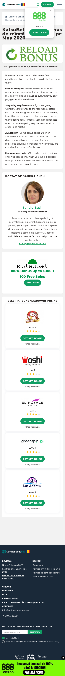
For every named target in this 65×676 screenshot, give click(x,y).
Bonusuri (7, 591)
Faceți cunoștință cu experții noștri (23, 602)
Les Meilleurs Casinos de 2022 (14, 570)
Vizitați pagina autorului (32, 243)
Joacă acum (32, 283)
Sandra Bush (32, 207)
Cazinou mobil (10, 598)
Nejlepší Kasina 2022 (12, 565)
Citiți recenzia (32, 344)
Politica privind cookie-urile (46, 569)
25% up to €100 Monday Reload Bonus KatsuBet (30, 66)
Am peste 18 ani (12, 638)
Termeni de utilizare (42, 576)
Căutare (47, 5)
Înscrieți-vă (35, 632)
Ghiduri (6, 587)
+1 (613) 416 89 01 (10, 616)
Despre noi (37, 565)
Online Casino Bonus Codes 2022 (13, 577)
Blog (5, 595)
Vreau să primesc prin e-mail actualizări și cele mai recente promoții (33, 642)
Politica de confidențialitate (46, 573)
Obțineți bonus (39, 33)
